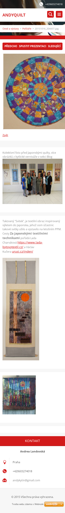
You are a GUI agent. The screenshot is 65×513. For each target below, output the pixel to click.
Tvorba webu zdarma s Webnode (28, 504)
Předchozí (12, 46)
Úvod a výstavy (10, 28)
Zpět (5, 135)
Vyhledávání (50, 14)
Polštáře (26, 28)
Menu (59, 14)
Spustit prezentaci (32, 46)
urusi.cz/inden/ (22, 251)
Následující (52, 46)
